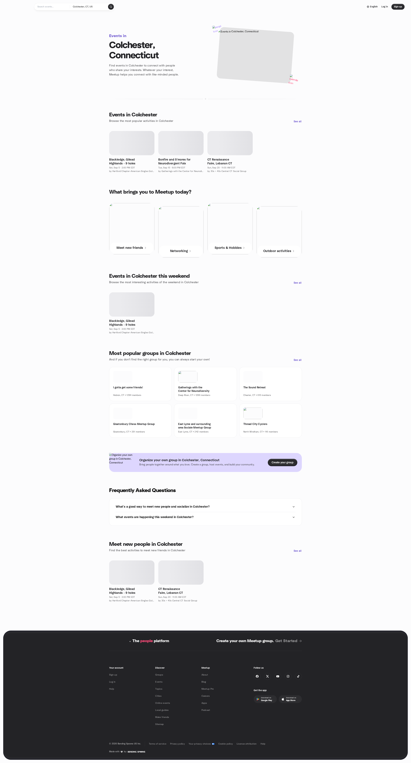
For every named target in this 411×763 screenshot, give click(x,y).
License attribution (247, 744)
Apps (204, 703)
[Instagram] (288, 676)
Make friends (162, 717)
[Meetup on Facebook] (257, 676)
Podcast (205, 710)
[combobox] (89, 6)
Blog (203, 682)
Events (158, 682)
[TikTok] (298, 676)
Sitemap (159, 724)
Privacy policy (177, 744)
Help (111, 689)
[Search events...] (111, 7)
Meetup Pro (207, 689)
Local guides (162, 710)
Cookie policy (225, 744)
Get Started (286, 641)
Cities (158, 696)
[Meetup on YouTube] (277, 676)
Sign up (113, 675)
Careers (205, 696)
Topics (158, 689)
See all (298, 121)
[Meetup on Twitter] (267, 676)
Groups (159, 675)
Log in (112, 682)
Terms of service (157, 744)
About (204, 675)
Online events (162, 703)
